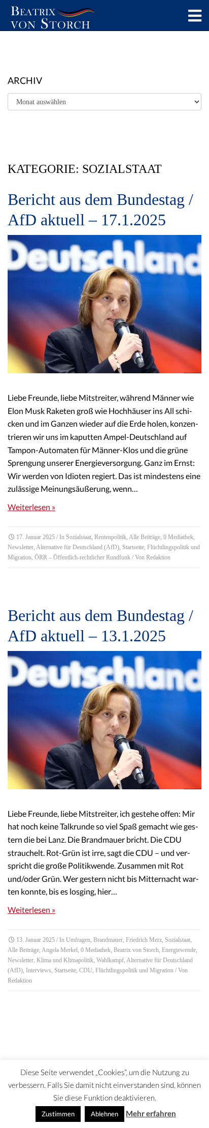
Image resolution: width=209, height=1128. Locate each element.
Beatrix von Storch (136, 950)
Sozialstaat (78, 537)
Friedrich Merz (144, 939)
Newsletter (20, 547)
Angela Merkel (60, 950)
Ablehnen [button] (104, 1114)
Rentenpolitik (110, 537)
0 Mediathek (178, 537)
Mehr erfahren (151, 1113)
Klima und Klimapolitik (65, 960)
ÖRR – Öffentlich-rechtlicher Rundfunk (82, 557)
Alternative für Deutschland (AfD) (77, 547)
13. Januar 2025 (35, 939)
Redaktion (158, 557)
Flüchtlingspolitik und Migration (134, 970)
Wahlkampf (110, 960)
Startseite (133, 547)
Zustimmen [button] (58, 1114)
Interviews (38, 970)
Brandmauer (108, 939)
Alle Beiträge (144, 537)
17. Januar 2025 (35, 537)
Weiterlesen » (31, 507)
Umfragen (78, 939)
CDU (85, 970)
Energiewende (179, 950)
